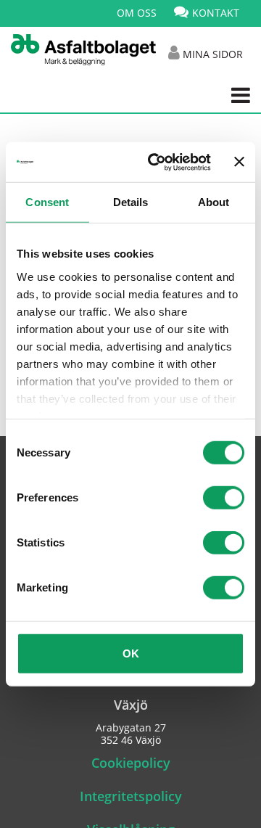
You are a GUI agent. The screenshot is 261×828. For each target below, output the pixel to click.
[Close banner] (239, 162)
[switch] (223, 497)
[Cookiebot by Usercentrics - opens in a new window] (156, 161)
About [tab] (214, 202)
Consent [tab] (47, 202)
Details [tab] (131, 202)
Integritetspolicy (131, 796)
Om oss (137, 13)
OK (131, 653)
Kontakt (215, 13)
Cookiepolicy (130, 762)
